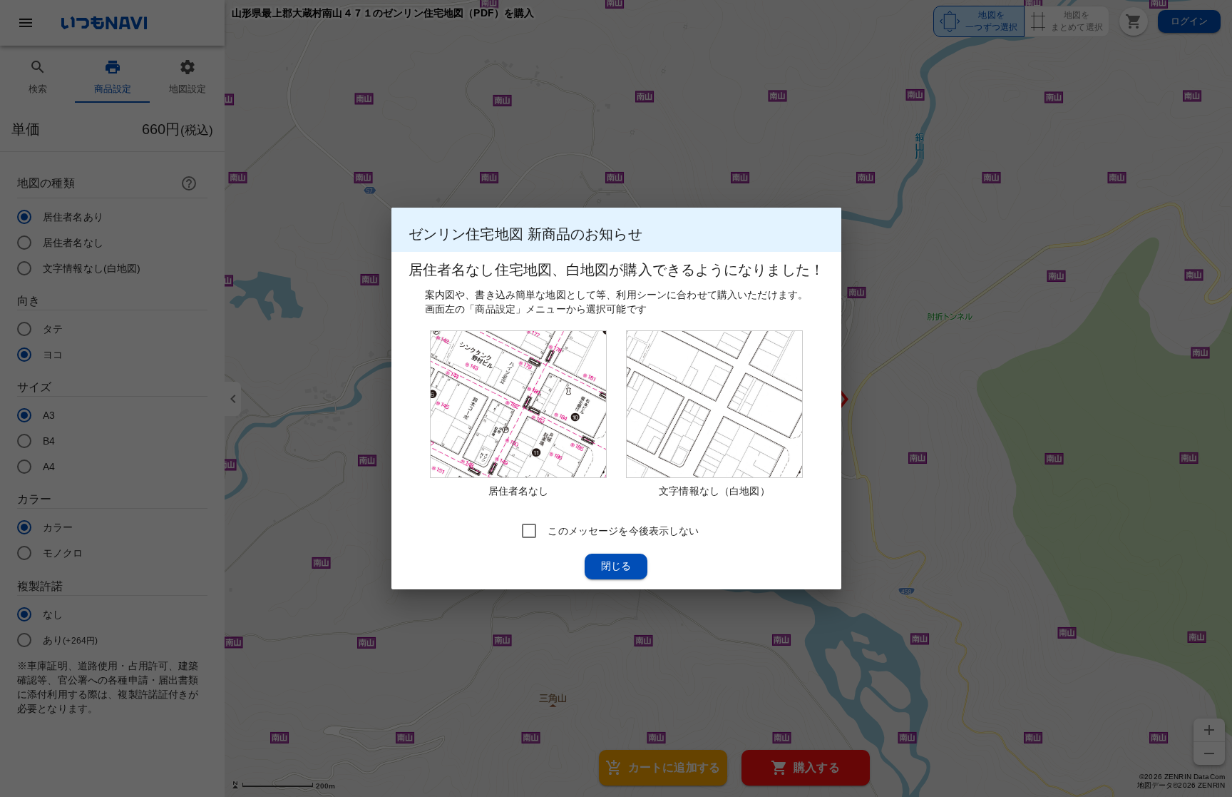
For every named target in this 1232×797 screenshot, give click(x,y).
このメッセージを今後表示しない (623, 531)
